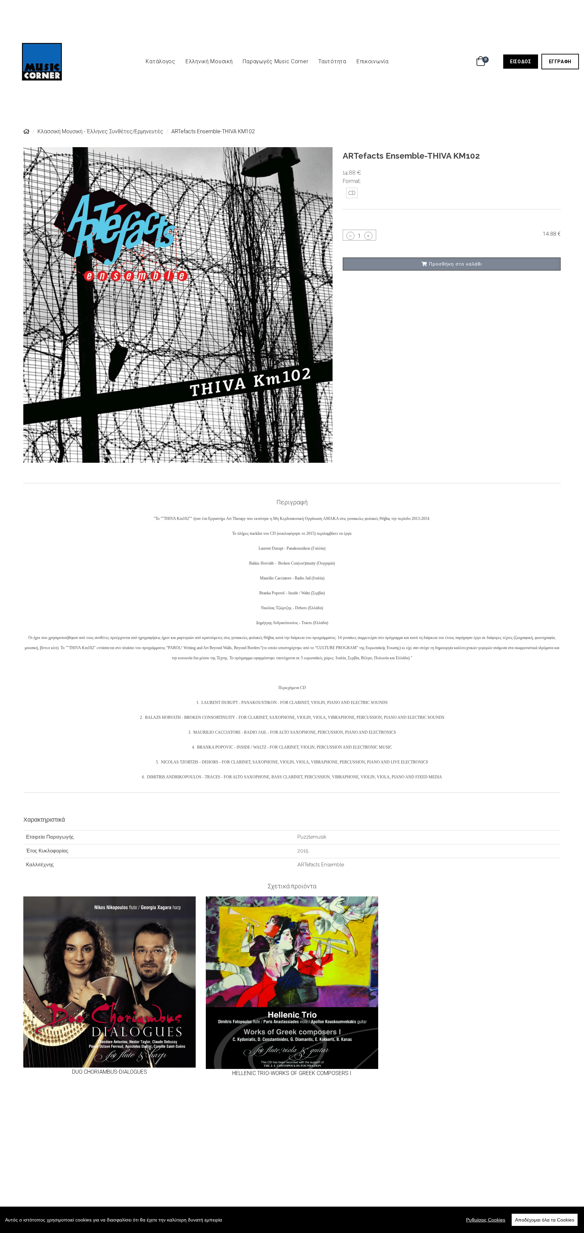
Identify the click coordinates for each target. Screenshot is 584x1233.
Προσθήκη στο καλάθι (454, 264)
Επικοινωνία (373, 61)
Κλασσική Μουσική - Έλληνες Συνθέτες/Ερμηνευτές (100, 131)
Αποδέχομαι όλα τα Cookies (544, 1220)
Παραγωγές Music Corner (275, 61)
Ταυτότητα (332, 61)
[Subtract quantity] (350, 236)
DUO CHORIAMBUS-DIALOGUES (109, 1072)
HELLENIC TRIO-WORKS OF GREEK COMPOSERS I (291, 1073)
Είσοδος (524, 61)
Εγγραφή (564, 61)
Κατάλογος (160, 61)
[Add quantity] (368, 236)
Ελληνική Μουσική (209, 61)
